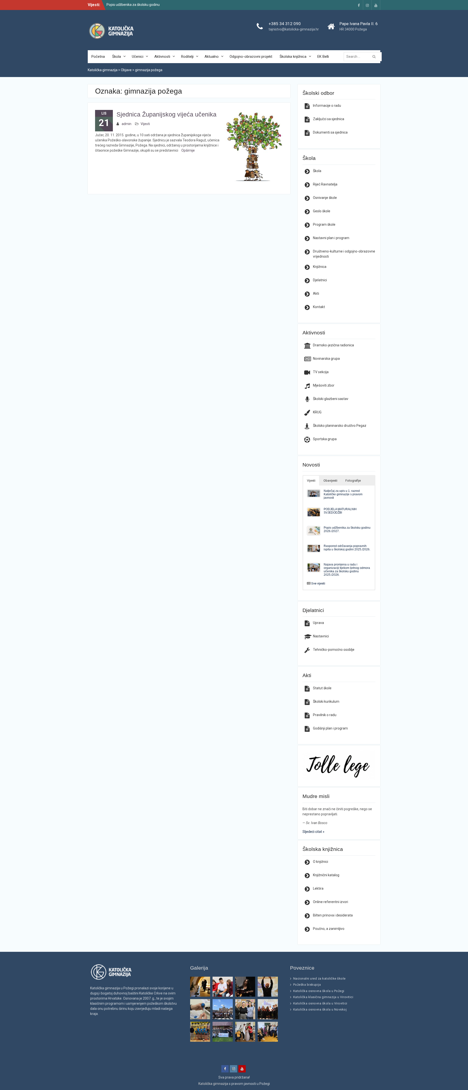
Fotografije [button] (353, 480)
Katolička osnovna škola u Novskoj (320, 1009)
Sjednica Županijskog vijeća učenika (166, 114)
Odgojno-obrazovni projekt (251, 56)
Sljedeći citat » (313, 832)
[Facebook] (358, 5)
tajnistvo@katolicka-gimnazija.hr (294, 29)
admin (126, 124)
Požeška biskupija (307, 984)
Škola (116, 56)
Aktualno (212, 56)
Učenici (137, 56)
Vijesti (145, 124)
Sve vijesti (318, 583)
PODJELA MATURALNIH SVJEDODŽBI (340, 510)
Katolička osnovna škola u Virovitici (320, 1003)
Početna (98, 56)
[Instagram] (367, 5)
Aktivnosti (162, 56)
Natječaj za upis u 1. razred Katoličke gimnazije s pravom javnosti (343, 494)
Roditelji (187, 56)
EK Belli (323, 56)
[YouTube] (375, 5)
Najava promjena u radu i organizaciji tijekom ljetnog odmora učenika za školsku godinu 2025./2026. (347, 569)
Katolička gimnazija (213, 1084)
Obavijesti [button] (330, 480)
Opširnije (188, 150)
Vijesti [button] (311, 480)
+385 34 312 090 (285, 23)
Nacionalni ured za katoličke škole (319, 978)
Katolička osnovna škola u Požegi (318, 991)
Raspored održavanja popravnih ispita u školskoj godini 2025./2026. (347, 547)
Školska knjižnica (293, 56)
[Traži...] (364, 56)
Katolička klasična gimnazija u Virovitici (323, 997)
